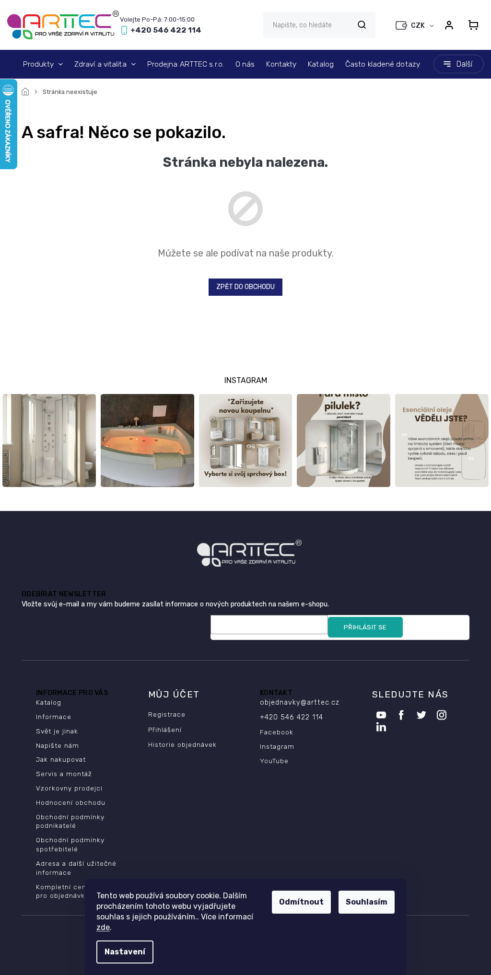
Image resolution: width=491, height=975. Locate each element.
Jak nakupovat (61, 759)
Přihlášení (165, 729)
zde (103, 927)
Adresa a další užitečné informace (76, 867)
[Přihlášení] (448, 25)
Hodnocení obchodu (70, 802)
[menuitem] (43, 64)
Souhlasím (366, 901)
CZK (418, 26)
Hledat (361, 24)
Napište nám (57, 745)
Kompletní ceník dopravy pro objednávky (79, 891)
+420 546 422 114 (291, 717)
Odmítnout (301, 901)
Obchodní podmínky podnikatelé (70, 821)
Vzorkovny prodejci (69, 788)
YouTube (274, 761)
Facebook (276, 732)
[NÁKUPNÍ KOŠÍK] (473, 24)
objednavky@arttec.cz (299, 702)
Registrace (167, 714)
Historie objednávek (182, 744)
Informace (53, 716)
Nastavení (125, 951)
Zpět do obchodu (245, 287)
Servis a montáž (64, 774)
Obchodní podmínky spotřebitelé (70, 844)
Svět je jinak (57, 731)
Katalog (48, 702)
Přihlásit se (365, 627)
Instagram (277, 746)
